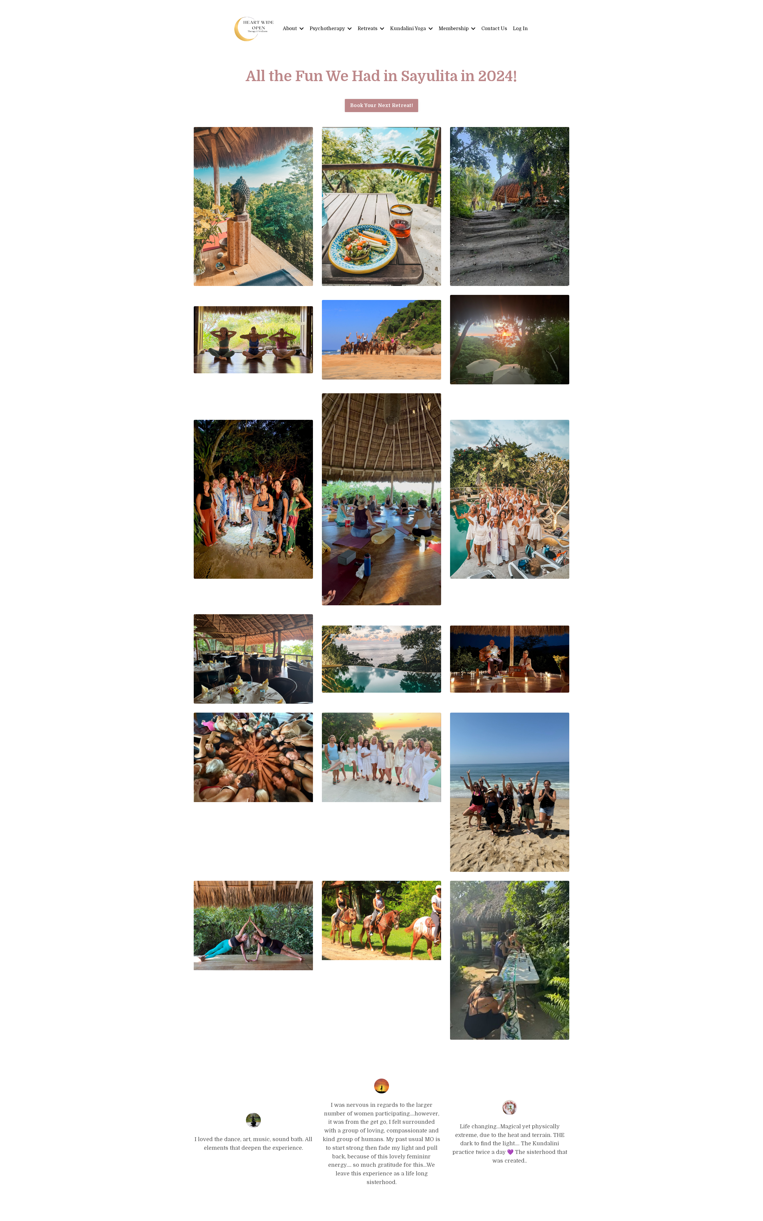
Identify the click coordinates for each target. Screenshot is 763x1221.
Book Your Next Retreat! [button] (381, 105)
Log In (520, 28)
